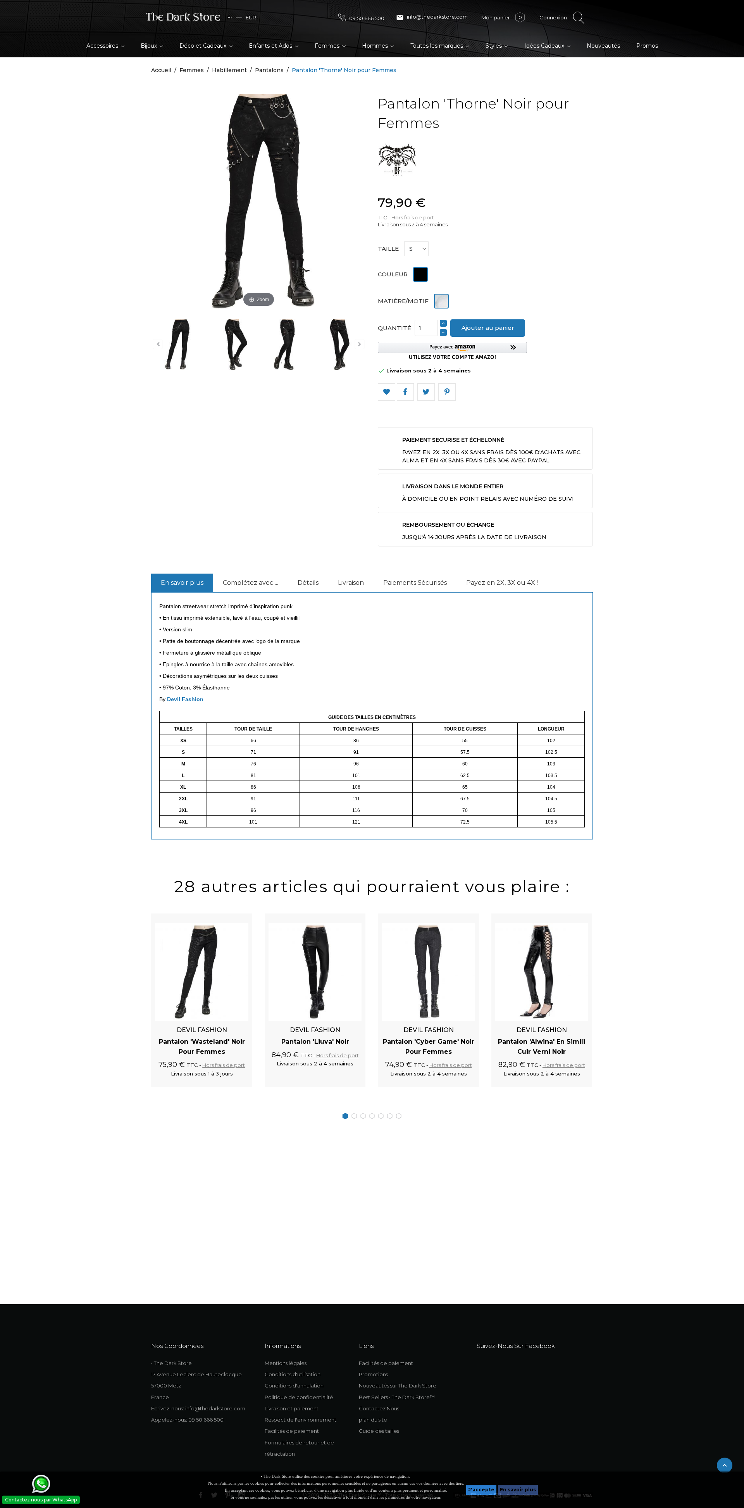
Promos (647, 45)
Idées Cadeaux (545, 45)
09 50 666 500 (366, 18)
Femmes (328, 45)
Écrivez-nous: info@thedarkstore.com (198, 1408)
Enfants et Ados (271, 45)
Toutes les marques (437, 45)
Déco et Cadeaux (203, 45)
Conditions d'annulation (294, 1385)
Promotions (373, 1374)
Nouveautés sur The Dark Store (397, 1385)
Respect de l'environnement (300, 1420)
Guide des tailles (379, 1431)
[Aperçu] (237, 918)
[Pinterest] (447, 392)
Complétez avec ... (250, 582)
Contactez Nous (379, 1408)
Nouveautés (603, 45)
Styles (494, 45)
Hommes (375, 45)
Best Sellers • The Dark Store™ (397, 1397)
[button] (452, 350)
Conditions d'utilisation (292, 1374)
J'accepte (481, 1489)
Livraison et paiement (292, 1408)
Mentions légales (286, 1363)
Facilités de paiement (292, 1431)
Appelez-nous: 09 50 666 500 (187, 1420)
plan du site (373, 1420)
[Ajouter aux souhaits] (224, 917)
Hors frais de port (412, 217)
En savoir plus (518, 1489)
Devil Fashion (185, 699)
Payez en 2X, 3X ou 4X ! (502, 582)
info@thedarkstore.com (432, 17)
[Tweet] (426, 392)
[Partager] (405, 392)
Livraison (351, 582)
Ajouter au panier (488, 327)
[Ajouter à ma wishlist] (386, 392)
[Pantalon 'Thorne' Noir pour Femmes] (178, 345)
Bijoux (149, 45)
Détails (308, 582)
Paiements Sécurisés (415, 582)
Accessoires (103, 45)
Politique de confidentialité (299, 1397)
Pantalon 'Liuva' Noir (315, 1041)
